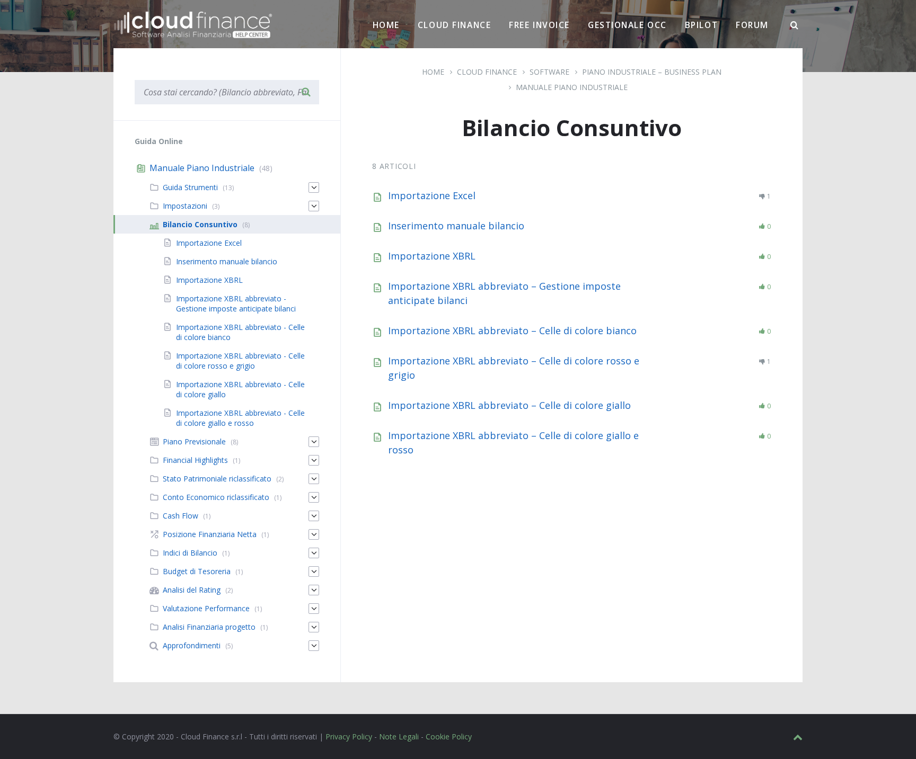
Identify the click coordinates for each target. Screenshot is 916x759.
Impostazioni (185, 206)
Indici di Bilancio (190, 553)
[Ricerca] (795, 25)
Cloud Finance (454, 25)
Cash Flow (180, 516)
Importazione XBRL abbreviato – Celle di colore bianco (512, 330)
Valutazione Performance (206, 608)
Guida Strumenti (190, 187)
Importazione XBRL (431, 255)
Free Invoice (539, 25)
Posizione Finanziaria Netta (210, 534)
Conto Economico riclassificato (216, 497)
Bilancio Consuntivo (200, 224)
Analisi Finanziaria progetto (209, 627)
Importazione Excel (431, 195)
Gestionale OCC (627, 25)
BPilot (701, 25)
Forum (752, 25)
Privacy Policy (348, 736)
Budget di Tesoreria (197, 571)
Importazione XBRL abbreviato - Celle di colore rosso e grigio (240, 361)
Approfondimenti (192, 645)
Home (386, 25)
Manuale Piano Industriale (572, 87)
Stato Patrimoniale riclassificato (217, 479)
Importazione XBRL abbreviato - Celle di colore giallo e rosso (240, 418)
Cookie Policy (449, 736)
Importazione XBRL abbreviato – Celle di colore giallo (509, 405)
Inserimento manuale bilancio (456, 225)
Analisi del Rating (192, 590)
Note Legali (399, 736)
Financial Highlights (195, 460)
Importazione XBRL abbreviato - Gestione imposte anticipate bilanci (236, 303)
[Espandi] (314, 187)
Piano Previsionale (194, 441)
